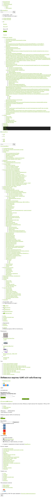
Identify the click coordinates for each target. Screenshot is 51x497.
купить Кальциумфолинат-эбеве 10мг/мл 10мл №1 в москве (16, 367)
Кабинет (6, 5)
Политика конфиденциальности (28, 493)
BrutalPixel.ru (27, 444)
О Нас (4, 127)
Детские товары (6, 163)
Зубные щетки (9, 290)
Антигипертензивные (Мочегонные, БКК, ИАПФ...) (18, 202)
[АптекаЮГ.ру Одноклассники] (4, 433)
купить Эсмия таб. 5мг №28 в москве (11, 371)
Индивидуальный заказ (8, 317)
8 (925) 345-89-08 (7, 18)
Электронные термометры (12, 273)
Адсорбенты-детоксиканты (12, 200)
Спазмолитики (9, 248)
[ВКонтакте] (4, 385)
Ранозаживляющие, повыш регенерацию (15, 157)
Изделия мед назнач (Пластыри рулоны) (15, 181)
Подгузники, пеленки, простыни (13, 185)
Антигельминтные (10, 203)
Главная (6, 305)
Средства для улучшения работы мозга (17, 231)
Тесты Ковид (6, 150)
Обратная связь (8, 313)
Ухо (9, 261)
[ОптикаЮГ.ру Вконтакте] (4, 425)
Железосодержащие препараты (13, 217)
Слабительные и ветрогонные (12, 254)
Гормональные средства (11, 212)
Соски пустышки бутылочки (12, 166)
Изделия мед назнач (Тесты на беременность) (16, 172)
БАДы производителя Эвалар (12, 153)
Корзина (5, 31)
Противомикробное (10, 237)
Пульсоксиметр (9, 271)
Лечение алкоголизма (13, 228)
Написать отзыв (6, 380)
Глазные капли (9, 213)
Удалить (5, 34)
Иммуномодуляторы (10, 222)
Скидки (5, 318)
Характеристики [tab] (7, 407)
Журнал (5, 324)
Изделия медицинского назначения (11, 169)
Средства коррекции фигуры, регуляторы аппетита (17, 250)
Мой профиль (6, 485)
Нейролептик (11, 229)
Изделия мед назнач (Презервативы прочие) (16, 180)
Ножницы (5, 299)
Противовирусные (10, 244)
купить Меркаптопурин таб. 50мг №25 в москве (14, 369)
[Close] (2, 495)
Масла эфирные (9, 156)
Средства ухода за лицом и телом (13, 294)
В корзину (3, 418)
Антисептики (9, 289)
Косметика (8, 298)
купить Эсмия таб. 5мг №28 (9, 370)
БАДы (4, 152)
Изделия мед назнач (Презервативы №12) (15, 179)
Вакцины (5, 123)
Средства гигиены (7, 287)
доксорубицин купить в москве (10, 364)
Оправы (7, 118)
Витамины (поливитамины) (12, 154)
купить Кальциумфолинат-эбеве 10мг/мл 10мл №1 (14, 365)
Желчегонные (9, 218)
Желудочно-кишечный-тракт (12, 219)
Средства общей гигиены (11, 296)
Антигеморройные (10, 206)
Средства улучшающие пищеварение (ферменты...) (17, 253)
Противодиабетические (11, 242)
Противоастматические (11, 243)
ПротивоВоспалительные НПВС (13, 240)
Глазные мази (9, 215)
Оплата (5, 128)
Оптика (5, 279)
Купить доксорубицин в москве (10, 363)
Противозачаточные (10, 235)
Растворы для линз (10, 120)
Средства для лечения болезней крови (14, 191)
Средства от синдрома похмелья (13, 252)
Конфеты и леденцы (10, 155)
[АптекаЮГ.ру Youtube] (4, 431)
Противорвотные (10, 234)
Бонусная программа (8, 487)
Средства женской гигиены (12, 297)
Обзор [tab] (4, 406)
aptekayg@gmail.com (9, 439)
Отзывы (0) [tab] (5, 408)
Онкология (5, 124)
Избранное (7, 309)
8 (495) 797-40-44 (7, 19)
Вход (7, 6)
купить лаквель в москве (8, 374)
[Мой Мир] (7, 385)
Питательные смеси (7, 187)
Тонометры (8, 272)
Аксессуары (8, 116)
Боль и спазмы (11, 197)
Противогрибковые (10, 236)
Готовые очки (9, 117)
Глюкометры (9, 268)
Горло (9, 260)
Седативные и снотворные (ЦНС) (13, 255)
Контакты (5, 129)
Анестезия (8, 199)
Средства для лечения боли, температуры (15, 196)
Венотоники (8, 209)
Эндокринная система (8, 148)
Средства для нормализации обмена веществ (16, 192)
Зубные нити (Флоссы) (11, 291)
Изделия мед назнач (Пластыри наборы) (15, 174)
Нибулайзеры (9, 269)
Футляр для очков (10, 122)
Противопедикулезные (11, 238)
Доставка (5, 474)
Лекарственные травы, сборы (10, 186)
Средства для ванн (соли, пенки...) (13, 159)
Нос (9, 262)
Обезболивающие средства (14, 198)
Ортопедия (5, 126)
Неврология (8, 225)
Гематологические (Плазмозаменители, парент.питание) (18, 210)
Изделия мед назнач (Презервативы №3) (15, 178)
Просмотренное (8, 311)
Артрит (7, 266)
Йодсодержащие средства (11, 223)
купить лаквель (6, 373)
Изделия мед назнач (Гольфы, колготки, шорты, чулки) (18, 182)
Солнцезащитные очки (11, 121)
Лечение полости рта (10, 258)
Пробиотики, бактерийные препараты (14, 241)
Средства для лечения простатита (13, 249)
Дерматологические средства (12, 216)
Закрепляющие (9, 221)
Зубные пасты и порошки (11, 292)
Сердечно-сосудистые (11, 256)
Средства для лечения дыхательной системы (13, 149)
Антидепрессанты (12, 227)
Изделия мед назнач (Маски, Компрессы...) (15, 177)
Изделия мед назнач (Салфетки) (13, 173)
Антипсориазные (10, 208)
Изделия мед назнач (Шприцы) (13, 171)
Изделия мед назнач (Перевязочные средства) (16, 184)
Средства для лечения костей (15, 193)
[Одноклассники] (6, 385)
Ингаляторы (8, 274)
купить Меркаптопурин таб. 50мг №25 (12, 368)
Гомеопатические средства (9, 161)
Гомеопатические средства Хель (13, 162)
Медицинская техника (8, 267)
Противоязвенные (10, 233)
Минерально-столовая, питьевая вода (11, 275)
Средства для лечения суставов (15, 194)
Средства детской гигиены (12, 167)
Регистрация (9, 8)
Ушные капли (9, 265)
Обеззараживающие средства (12, 190)
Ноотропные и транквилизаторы (13, 224)
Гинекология (9, 211)
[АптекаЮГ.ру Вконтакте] (4, 428)
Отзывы (5, 475)
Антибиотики (9, 205)
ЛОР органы (9, 259)
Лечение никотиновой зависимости (16, 230)
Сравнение (7, 307)
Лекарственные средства (8, 188)
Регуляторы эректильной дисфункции (14, 247)
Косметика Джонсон (10, 165)
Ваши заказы (6, 486)
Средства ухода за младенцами (13, 168)
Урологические (9, 264)
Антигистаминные (10, 204)
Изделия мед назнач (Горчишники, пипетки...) (16, 175)
